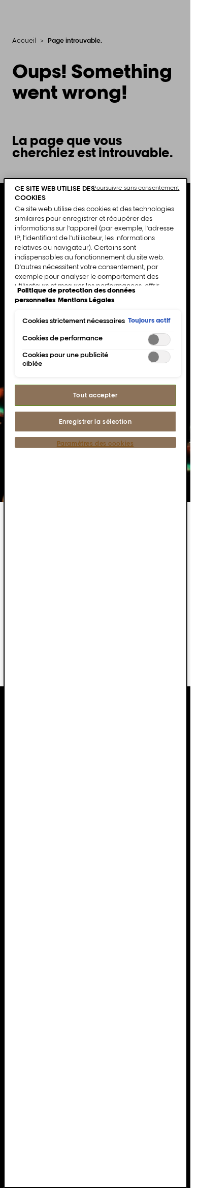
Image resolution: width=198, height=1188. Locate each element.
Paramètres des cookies (95, 443)
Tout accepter (95, 395)
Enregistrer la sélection (95, 421)
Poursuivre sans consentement (135, 187)
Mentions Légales (86, 300)
